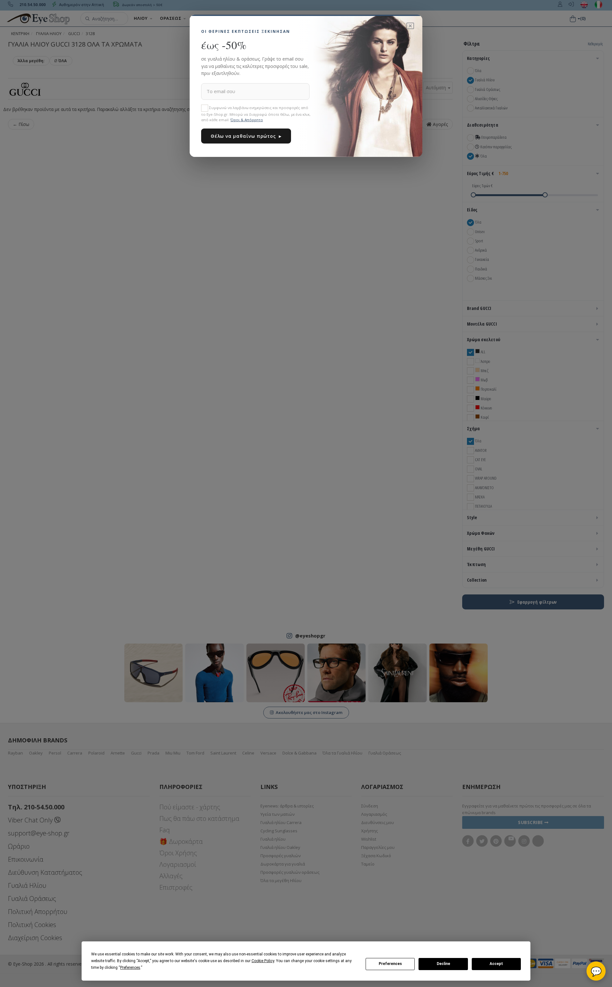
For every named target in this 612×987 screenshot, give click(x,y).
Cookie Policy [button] (262, 961)
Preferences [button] (130, 967)
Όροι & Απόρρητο (246, 119)
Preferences (390, 963)
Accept (496, 963)
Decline (443, 963)
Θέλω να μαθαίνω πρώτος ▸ (246, 136)
